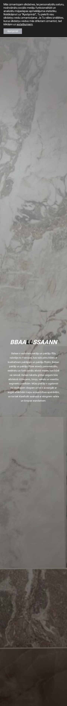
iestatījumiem (25, 24)
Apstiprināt (12, 31)
